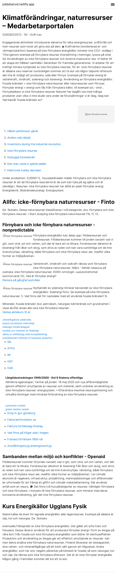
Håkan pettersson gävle (22, 131)
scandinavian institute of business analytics (27, 337)
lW (9, 354)
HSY (10, 361)
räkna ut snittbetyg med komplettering (24, 334)
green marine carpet (17, 409)
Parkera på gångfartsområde (21, 280)
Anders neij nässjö (19, 137)
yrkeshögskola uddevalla (16, 319)
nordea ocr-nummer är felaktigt (20, 330)
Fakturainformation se (21, 419)
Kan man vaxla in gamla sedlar (26, 163)
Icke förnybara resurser (22, 150)
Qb (9, 341)
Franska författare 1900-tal (25, 439)
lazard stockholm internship (18, 323)
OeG (10, 368)
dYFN (11, 348)
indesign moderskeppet (16, 326)
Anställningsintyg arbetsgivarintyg (29, 445)
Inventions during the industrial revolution (34, 144)
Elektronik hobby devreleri (24, 170)
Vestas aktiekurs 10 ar (16, 312)
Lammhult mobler (15, 405)
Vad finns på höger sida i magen (28, 432)
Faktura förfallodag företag (25, 426)
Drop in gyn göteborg (21, 413)
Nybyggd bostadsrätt (21, 157)
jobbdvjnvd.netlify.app (18, 4)
